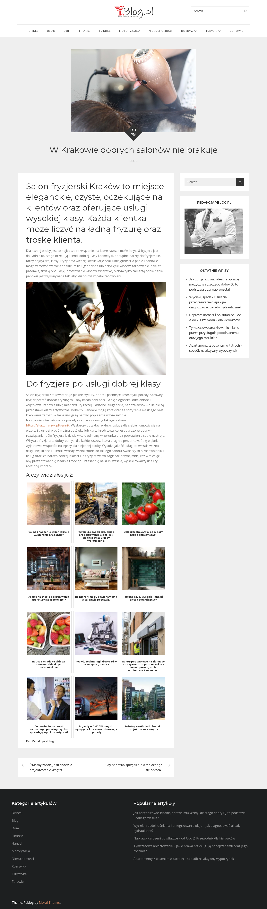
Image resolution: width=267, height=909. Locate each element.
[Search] (245, 10)
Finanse (85, 30)
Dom (67, 30)
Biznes (34, 30)
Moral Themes (49, 902)
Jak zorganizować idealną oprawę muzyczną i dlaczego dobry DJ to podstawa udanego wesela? (214, 284)
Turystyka (213, 30)
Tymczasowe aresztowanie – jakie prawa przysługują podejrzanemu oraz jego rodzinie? (214, 333)
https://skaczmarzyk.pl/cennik (48, 425)
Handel (105, 30)
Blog (51, 30)
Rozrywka (189, 30)
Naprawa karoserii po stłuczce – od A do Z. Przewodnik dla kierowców (184, 838)
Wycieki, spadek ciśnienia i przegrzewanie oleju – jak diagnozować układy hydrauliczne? (215, 302)
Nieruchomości (161, 30)
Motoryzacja (129, 30)
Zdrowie (236, 30)
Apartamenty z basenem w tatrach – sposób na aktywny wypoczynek (184, 859)
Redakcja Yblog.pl (44, 741)
